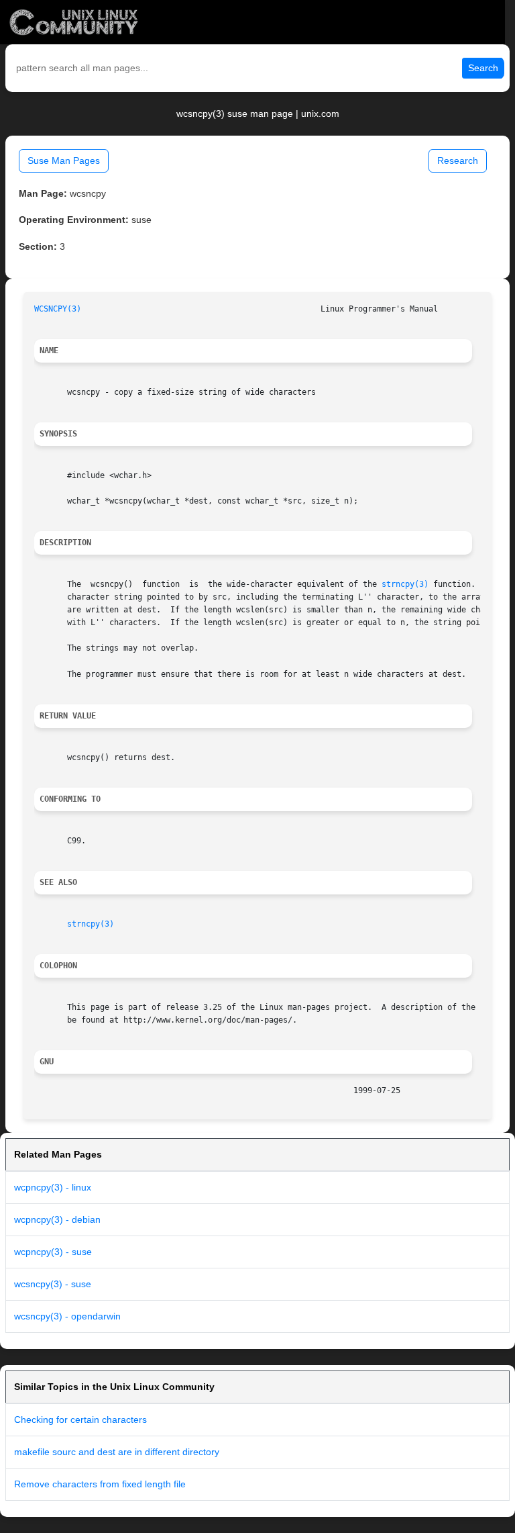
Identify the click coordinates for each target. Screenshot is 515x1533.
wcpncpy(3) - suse (53, 1251)
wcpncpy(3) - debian (57, 1219)
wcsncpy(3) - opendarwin (67, 1316)
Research (457, 160)
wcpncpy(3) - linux (52, 1187)
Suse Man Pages (63, 160)
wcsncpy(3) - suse (52, 1284)
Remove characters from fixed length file (100, 1484)
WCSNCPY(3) (57, 309)
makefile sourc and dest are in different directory (116, 1451)
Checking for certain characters (80, 1419)
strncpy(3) (405, 584)
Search (483, 67)
